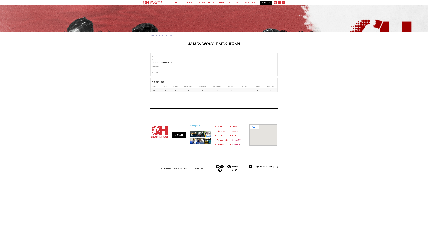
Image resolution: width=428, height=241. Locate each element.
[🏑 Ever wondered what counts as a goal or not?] (200, 141)
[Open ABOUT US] (254, 2)
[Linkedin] (283, 2)
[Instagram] (279, 2)
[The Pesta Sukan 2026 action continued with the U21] (193, 141)
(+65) (234, 167)
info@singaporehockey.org (265, 167)
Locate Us (236, 144)
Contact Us (237, 140)
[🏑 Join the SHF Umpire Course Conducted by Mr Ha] (207, 141)
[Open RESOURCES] (229, 2)
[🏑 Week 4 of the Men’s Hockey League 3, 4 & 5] (200, 134)
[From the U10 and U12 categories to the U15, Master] (207, 134)
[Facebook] (275, 2)
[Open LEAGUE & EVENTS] (191, 2)
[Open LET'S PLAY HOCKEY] (214, 2)
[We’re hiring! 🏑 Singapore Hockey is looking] (193, 134)
